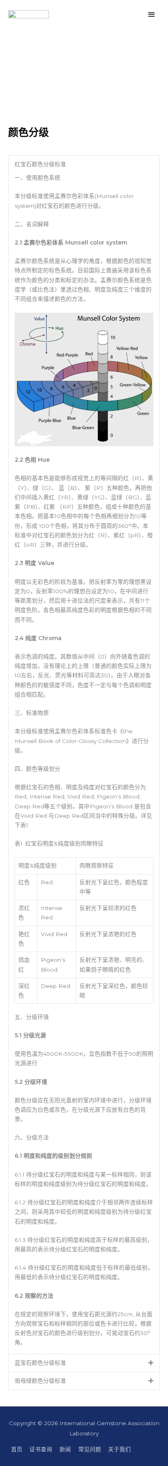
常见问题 (89, 1449)
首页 (16, 1449)
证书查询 (40, 1449)
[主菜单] (151, 14)
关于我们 (119, 1449)
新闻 (65, 1449)
